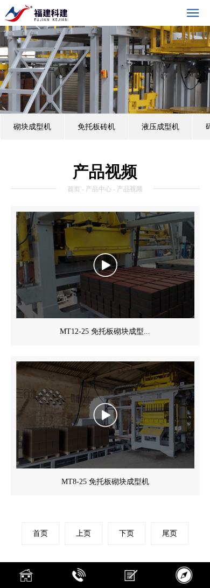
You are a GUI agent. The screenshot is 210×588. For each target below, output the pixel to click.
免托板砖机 (96, 126)
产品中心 (98, 189)
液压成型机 (160, 126)
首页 (73, 189)
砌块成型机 (32, 126)
